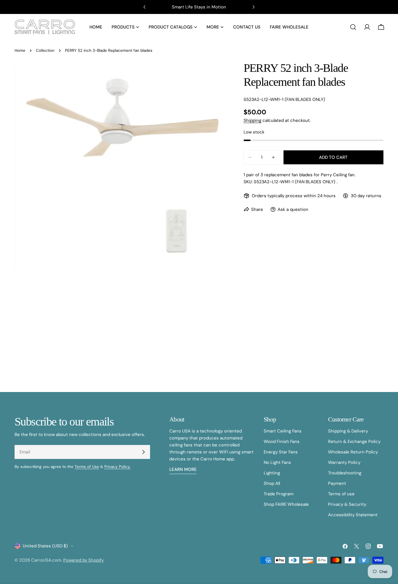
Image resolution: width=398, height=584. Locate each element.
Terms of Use (87, 466)
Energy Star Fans (281, 452)
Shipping (252, 120)
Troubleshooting (344, 473)
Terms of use (341, 494)
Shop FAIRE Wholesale (286, 504)
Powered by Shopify (83, 560)
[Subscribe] (143, 452)
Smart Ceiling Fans (283, 431)
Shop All (272, 483)
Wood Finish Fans (282, 441)
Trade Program (278, 494)
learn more (183, 469)
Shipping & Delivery (348, 431)
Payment (337, 483)
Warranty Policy (344, 462)
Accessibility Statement (353, 515)
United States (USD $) (45, 546)
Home (20, 50)
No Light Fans (277, 462)
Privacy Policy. (117, 466)
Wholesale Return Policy (353, 452)
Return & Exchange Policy (354, 441)
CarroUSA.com (46, 560)
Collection (45, 50)
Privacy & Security (347, 504)
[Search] (353, 27)
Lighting (272, 473)
